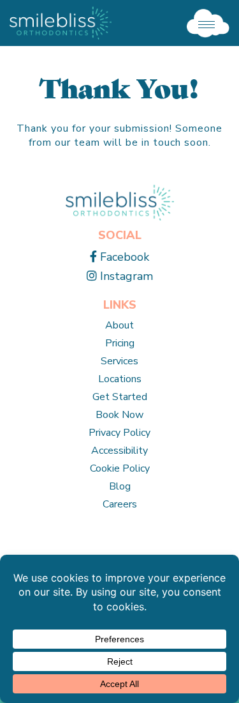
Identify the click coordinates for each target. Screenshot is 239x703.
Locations (119, 379)
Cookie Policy (120, 468)
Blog (120, 486)
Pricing (119, 343)
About (119, 325)
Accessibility (119, 451)
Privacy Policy (119, 433)
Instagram (125, 276)
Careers (120, 504)
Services (119, 361)
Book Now (119, 415)
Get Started (119, 397)
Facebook (123, 257)
